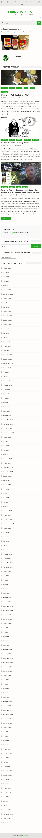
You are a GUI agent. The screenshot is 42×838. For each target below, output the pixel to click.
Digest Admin (17, 32)
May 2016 (6, 636)
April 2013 (6, 762)
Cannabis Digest (21, 11)
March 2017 (6, 593)
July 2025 (6, 303)
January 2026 (7, 290)
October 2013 (7, 753)
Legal (38, 2)
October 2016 (7, 615)
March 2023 (6, 342)
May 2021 (6, 402)
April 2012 (6, 784)
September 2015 (8, 671)
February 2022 (7, 385)
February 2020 (7, 459)
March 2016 (6, 645)
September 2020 (8, 433)
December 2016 (8, 606)
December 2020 (8, 420)
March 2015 (6, 697)
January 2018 (7, 558)
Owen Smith (18, 98)
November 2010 (8, 814)
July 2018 (6, 532)
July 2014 (6, 732)
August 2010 (7, 818)
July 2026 (6, 272)
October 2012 (7, 775)
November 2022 (8, 355)
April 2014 (6, 745)
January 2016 (7, 654)
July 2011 (6, 797)
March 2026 (6, 285)
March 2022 (6, 381)
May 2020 (6, 446)
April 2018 (6, 545)
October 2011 (7, 792)
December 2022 (8, 350)
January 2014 (7, 749)
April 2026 (6, 281)
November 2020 (8, 424)
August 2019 (7, 485)
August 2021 (7, 394)
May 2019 (6, 498)
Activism (4, 88)
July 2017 (6, 576)
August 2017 (7, 571)
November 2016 (8, 610)
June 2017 (6, 580)
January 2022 (7, 389)
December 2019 (8, 467)
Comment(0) (28, 32)
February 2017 (7, 597)
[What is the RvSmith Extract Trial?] (21, 77)
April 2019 (6, 502)
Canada (25, 2)
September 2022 (8, 363)
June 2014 (6, 736)
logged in (13, 233)
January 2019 (7, 515)
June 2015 (6, 684)
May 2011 (6, 801)
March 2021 (6, 411)
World (21, 4)
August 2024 (7, 311)
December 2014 (8, 710)
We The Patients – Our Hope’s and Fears (17, 142)
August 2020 (7, 437)
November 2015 (8, 662)
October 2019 (7, 476)
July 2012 (6, 779)
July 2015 (6, 680)
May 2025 (6, 307)
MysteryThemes (24, 835)
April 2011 (6, 805)
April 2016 (6, 641)
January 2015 (7, 706)
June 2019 (6, 493)
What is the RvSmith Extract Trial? (15, 95)
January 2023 (7, 346)
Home (4, 2)
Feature (11, 2)
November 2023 (8, 316)
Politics (35, 140)
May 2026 (6, 277)
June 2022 (6, 372)
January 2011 (7, 810)
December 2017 (8, 563)
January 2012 (7, 788)
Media (25, 187)
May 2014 (6, 740)
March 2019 (6, 506)
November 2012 (8, 771)
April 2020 (6, 450)
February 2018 (7, 554)
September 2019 (8, 480)
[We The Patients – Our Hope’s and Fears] (21, 127)
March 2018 (6, 550)
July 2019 (6, 489)
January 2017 (7, 602)
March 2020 (6, 454)
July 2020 (6, 441)
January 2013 (7, 766)
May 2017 (6, 584)
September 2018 (8, 524)
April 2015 (6, 693)
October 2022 (7, 359)
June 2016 (6, 632)
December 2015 (8, 658)
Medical (4, 92)
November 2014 (8, 714)
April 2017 (6, 589)
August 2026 (7, 268)
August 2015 (7, 675)
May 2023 (6, 333)
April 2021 (6, 407)
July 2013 (6, 758)
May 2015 (6, 688)
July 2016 (6, 628)
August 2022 (7, 368)
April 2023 (6, 337)
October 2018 (7, 519)
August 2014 (7, 727)
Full (26, 88)
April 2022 (6, 376)
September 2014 (8, 723)
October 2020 (7, 428)
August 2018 (7, 528)
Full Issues (18, 2)
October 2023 (7, 320)
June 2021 (6, 398)
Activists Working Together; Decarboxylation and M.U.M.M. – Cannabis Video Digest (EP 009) (20, 191)
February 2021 (7, 415)
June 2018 (6, 537)
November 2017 (8, 567)
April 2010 (6, 823)
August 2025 (7, 298)
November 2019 (8, 472)
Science (32, 2)
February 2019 (7, 511)
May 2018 (6, 541)
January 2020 (7, 463)
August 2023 (7, 324)
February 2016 (7, 649)
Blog (12, 88)
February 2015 (7, 701)
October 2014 (7, 719)
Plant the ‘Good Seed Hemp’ (7, 219)
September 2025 (8, 294)
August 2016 (7, 623)
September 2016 (8, 619)
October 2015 (7, 667)
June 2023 (6, 329)
